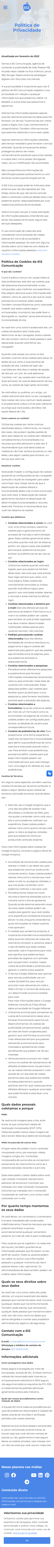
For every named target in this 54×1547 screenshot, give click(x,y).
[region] (27, 1527)
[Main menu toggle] (5, 7)
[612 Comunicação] (27, 6)
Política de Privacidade (25, 1533)
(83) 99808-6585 (19, 1349)
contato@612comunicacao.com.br (27, 1341)
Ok (27, 1540)
